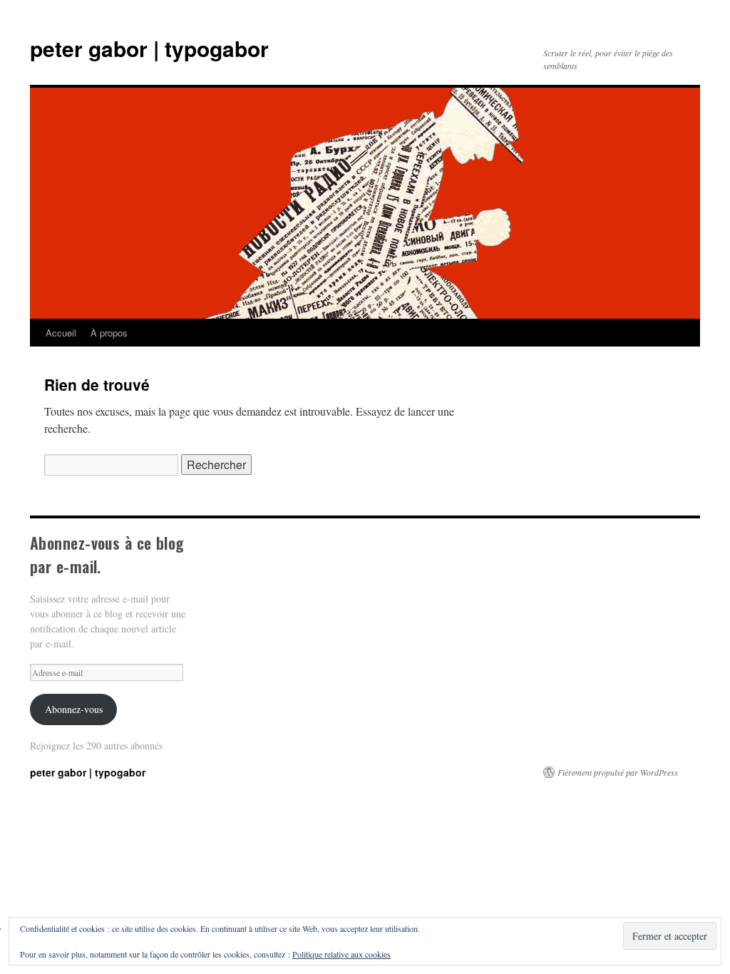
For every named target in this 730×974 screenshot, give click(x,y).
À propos (109, 332)
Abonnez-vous (74, 709)
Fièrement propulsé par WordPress (617, 772)
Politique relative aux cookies (341, 954)
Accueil (61, 332)
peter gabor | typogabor (149, 48)
